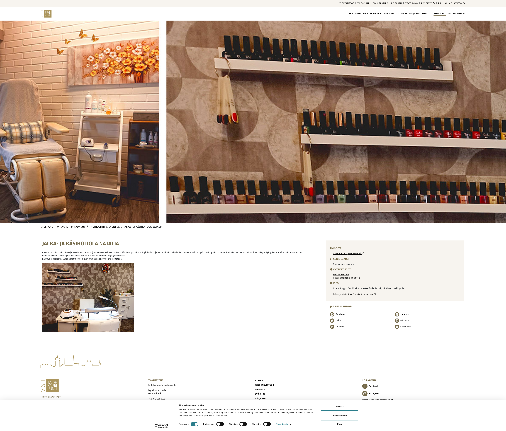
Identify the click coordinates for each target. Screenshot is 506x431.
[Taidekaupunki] (46, 14)
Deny (339, 424)
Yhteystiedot (346, 3)
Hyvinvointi (440, 13)
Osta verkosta (456, 13)
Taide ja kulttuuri (372, 13)
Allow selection (340, 415)
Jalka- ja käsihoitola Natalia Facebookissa (353, 294)
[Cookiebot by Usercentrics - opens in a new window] (161, 426)
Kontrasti (427, 3)
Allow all (340, 407)
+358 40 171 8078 (341, 274)
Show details (282, 424)
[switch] (220, 424)
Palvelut (426, 13)
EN (439, 3)
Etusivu (356, 13)
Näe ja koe (414, 13)
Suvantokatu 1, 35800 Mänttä (347, 253)
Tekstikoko (411, 3)
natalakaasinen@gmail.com (346, 278)
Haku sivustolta (456, 3)
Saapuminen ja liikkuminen (387, 3)
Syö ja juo (401, 13)
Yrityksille (363, 3)
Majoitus (389, 13)
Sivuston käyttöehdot (50, 397)
